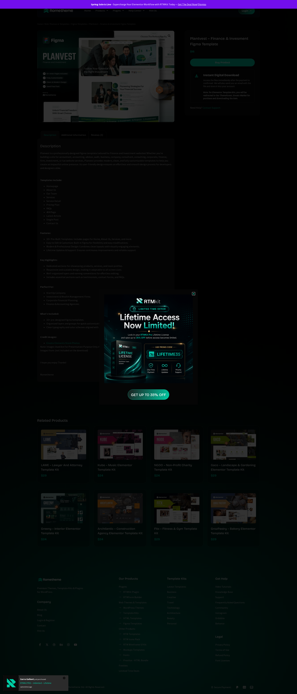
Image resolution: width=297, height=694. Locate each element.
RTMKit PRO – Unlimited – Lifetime (35, 683)
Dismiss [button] (202, 4)
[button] (193, 294)
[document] (148, 347)
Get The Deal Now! (188, 4)
